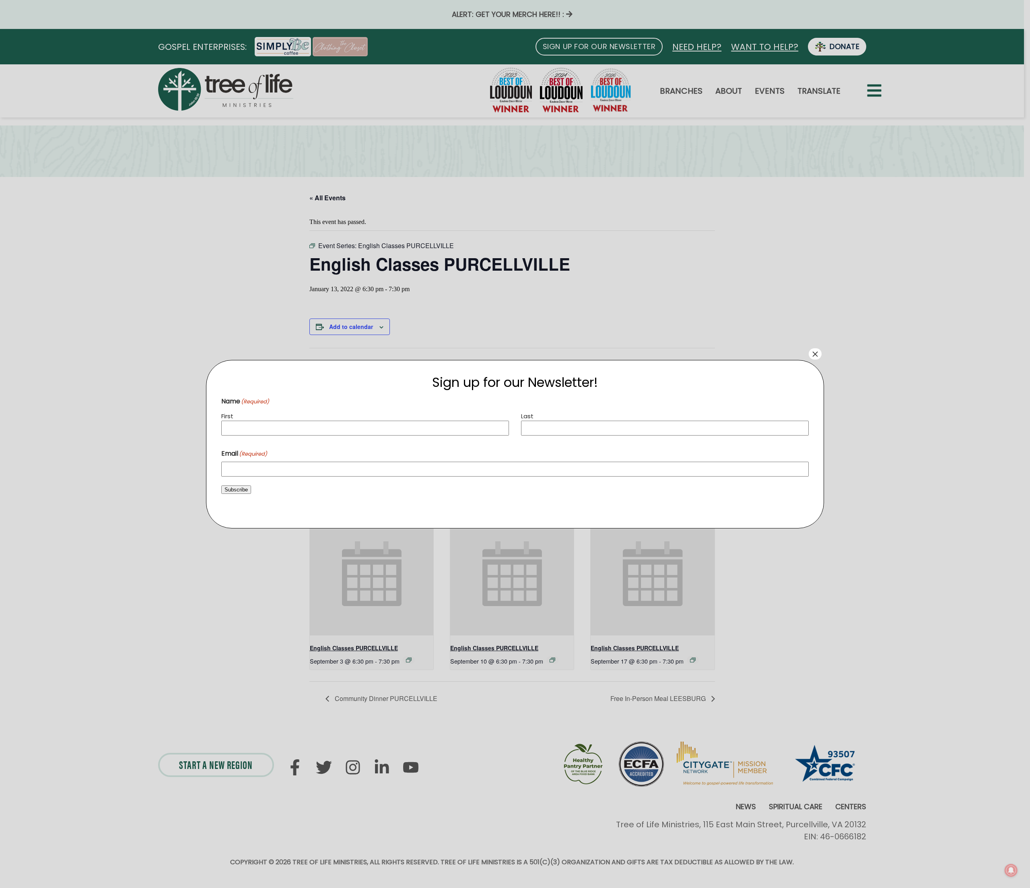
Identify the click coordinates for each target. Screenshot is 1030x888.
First (227, 416)
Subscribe (236, 490)
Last (527, 416)
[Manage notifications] (1011, 870)
